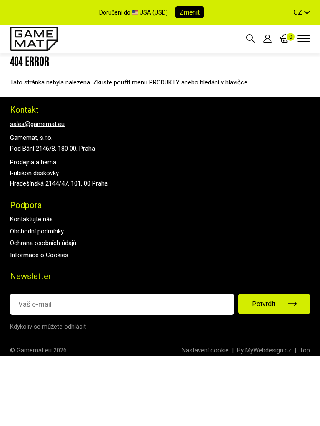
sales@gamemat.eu (37, 124)
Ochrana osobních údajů (43, 243)
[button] (301, 12)
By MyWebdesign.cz (264, 350)
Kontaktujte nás (31, 219)
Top (305, 350)
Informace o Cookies (39, 255)
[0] (284, 39)
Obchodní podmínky (37, 231)
